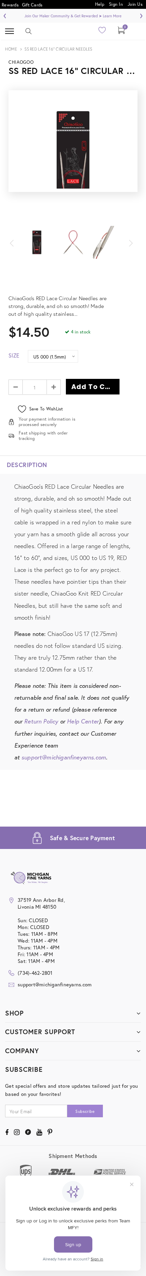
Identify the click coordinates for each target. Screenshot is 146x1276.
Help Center (83, 721)
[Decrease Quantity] (16, 387)
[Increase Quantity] (53, 387)
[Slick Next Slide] (131, 242)
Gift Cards (32, 5)
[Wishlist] (102, 32)
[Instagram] (17, 1132)
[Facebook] (6, 1132)
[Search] (28, 31)
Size (13, 355)
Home (11, 49)
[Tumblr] (28, 1132)
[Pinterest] (50, 1132)
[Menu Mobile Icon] (9, 31)
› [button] (141, 15)
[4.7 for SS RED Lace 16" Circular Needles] (73, 282)
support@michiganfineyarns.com (63, 757)
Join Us (135, 4)
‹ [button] (4, 15)
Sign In (116, 4)
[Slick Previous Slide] (15, 242)
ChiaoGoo (21, 62)
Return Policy (41, 721)
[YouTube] (39, 1132)
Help (100, 4)
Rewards (10, 5)
